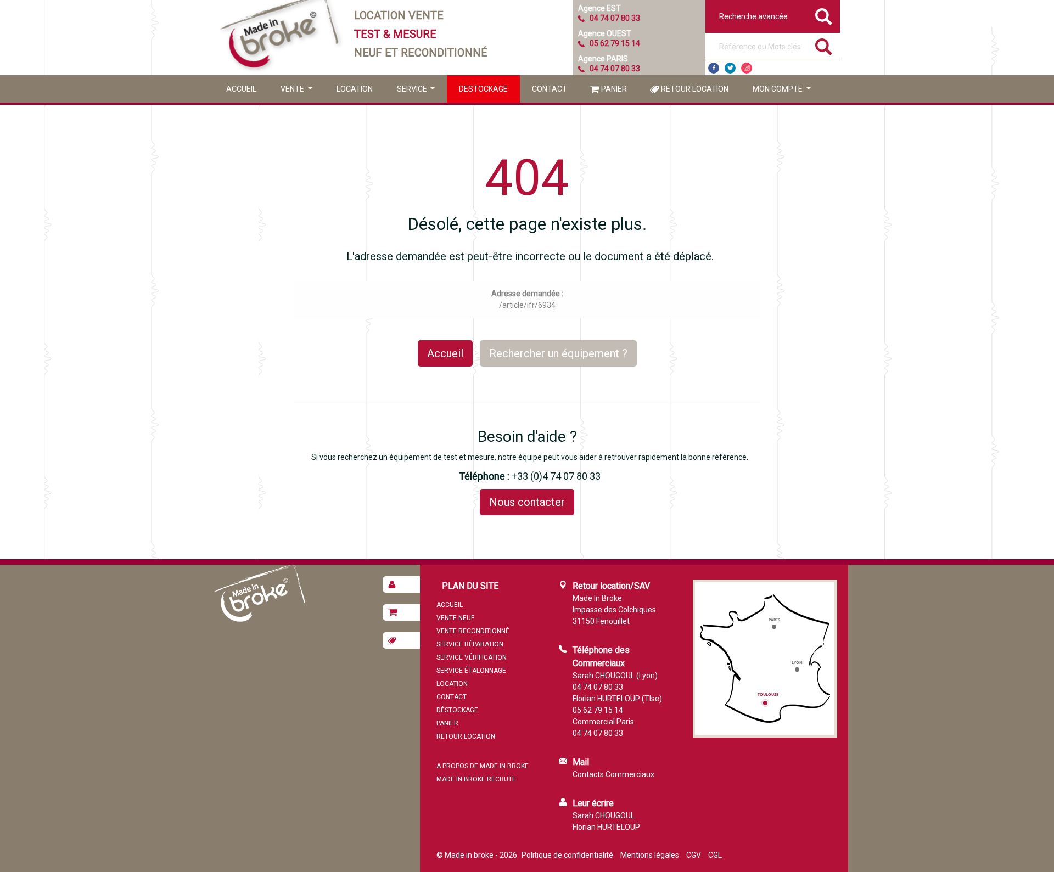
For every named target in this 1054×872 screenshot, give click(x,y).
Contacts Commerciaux (613, 774)
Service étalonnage (471, 670)
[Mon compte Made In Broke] (401, 584)
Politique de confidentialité (567, 855)
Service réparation (469, 644)
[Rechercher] (823, 46)
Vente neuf (455, 618)
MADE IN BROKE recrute (476, 779)
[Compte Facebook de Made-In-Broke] (713, 68)
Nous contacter (527, 502)
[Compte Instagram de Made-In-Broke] (746, 68)
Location (355, 89)
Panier (614, 89)
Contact (549, 89)
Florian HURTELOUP (606, 827)
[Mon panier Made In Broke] (401, 612)
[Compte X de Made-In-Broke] (730, 68)
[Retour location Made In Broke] (401, 640)
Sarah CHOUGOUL (604, 815)
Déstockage (457, 710)
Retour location (694, 89)
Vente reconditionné (472, 631)
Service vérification (471, 657)
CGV (693, 855)
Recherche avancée (753, 16)
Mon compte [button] (778, 89)
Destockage (483, 89)
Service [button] (413, 89)
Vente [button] (293, 89)
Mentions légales (649, 855)
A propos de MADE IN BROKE (482, 766)
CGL (715, 855)
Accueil (241, 89)
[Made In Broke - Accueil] (280, 37)
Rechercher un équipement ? (558, 353)
